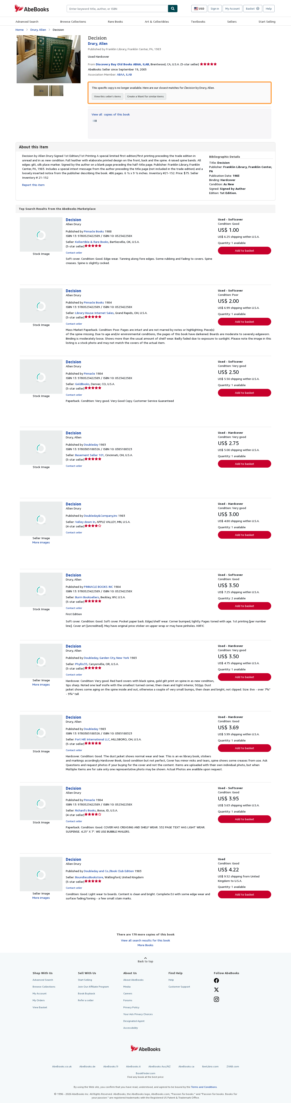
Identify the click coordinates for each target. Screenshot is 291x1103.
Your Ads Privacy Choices (138, 1014)
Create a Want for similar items (145, 96)
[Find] (172, 8)
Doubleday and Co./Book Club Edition (109, 871)
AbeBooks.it (133, 1066)
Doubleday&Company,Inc (100, 515)
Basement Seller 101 (89, 455)
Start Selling (267, 21)
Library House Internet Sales (94, 313)
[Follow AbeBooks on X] (216, 990)
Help (269, 8)
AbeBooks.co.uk (62, 1066)
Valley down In (85, 522)
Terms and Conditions (204, 1086)
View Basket (40, 1007)
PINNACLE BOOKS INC (98, 586)
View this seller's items (107, 96)
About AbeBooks (133, 979)
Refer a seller (86, 1000)
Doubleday (91, 444)
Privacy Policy (131, 1007)
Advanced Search (27, 21)
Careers (127, 993)
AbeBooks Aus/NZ (159, 1066)
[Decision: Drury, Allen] (49, 37)
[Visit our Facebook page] (216, 981)
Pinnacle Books (94, 231)
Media (127, 986)
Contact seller (74, 252)
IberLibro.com (210, 1066)
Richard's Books (85, 810)
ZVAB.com (232, 1066)
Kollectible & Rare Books (91, 242)
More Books (145, 945)
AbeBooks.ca (186, 1066)
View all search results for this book (145, 940)
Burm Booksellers (87, 597)
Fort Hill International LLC (92, 739)
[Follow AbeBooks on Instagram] (216, 999)
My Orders (39, 1000)
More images (41, 542)
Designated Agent (133, 1021)
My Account (232, 8)
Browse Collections (73, 21)
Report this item (33, 185)
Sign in (215, 8)
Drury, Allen (38, 29)
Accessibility (130, 1027)
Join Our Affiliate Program (93, 986)
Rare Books (115, 21)
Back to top (145, 961)
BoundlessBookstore (89, 877)
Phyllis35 (81, 664)
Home (20, 29)
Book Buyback (86, 993)
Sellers (232, 21)
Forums (127, 1000)
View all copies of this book (111, 114)
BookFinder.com (145, 1075)
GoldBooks (82, 384)
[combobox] (117, 8)
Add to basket (244, 250)
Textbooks (198, 21)
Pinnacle (89, 373)
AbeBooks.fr (110, 1066)
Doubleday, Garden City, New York (106, 657)
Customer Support (179, 986)
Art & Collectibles (157, 21)
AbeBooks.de (87, 1066)
